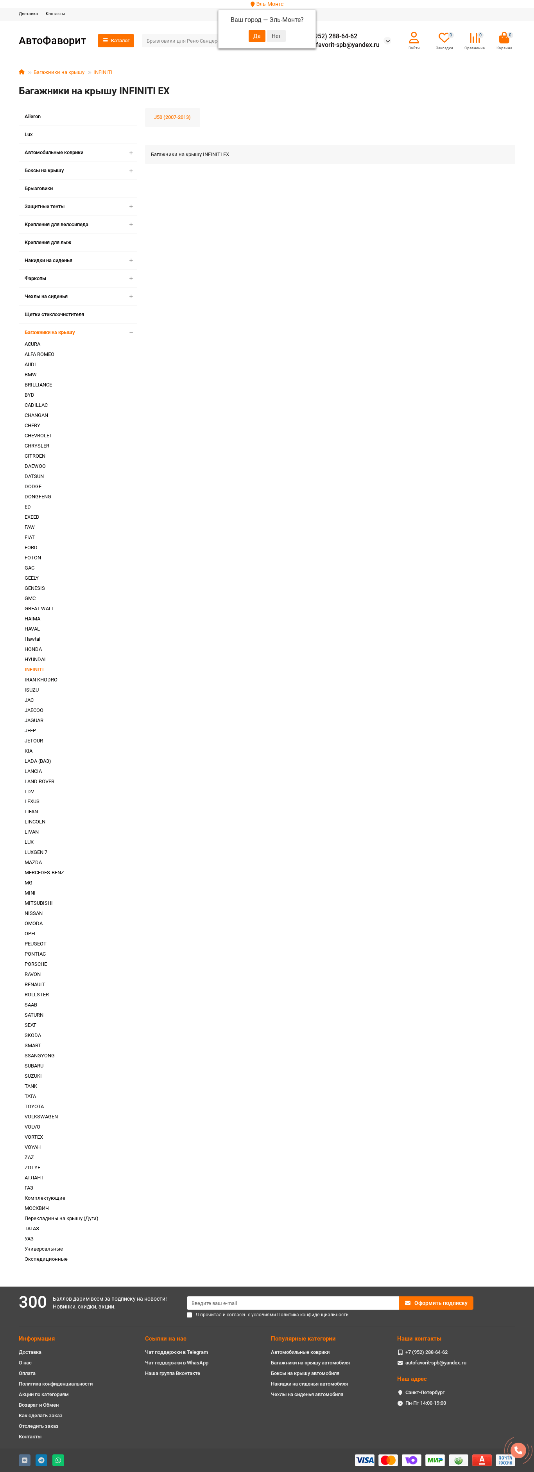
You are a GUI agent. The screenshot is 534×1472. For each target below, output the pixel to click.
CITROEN (35, 456)
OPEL (31, 933)
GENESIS (35, 588)
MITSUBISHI (39, 903)
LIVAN (32, 832)
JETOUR (34, 741)
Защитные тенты (45, 206)
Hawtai (32, 639)
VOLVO (32, 1127)
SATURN (34, 1015)
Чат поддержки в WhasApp (176, 1363)
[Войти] (414, 38)
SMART (33, 1045)
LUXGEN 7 (36, 852)
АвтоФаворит (52, 40)
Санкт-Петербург (424, 1392)
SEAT (30, 1025)
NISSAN (34, 913)
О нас (25, 1363)
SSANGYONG (40, 1056)
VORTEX (34, 1137)
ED (28, 507)
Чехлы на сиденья (46, 296)
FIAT (30, 537)
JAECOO (34, 710)
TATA (30, 1096)
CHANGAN (36, 415)
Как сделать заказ (41, 1415)
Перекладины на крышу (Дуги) (62, 1218)
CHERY (32, 425)
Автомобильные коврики (54, 152)
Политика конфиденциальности (56, 1384)
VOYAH (33, 1147)
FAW (30, 527)
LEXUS (32, 801)
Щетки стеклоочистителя (54, 314)
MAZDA (33, 862)
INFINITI (103, 72)
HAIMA (32, 619)
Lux (29, 134)
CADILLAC (36, 405)
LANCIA (33, 771)
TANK (31, 1086)
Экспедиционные (46, 1259)
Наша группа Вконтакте (172, 1373)
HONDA (33, 649)
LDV (29, 791)
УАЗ (29, 1239)
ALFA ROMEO (39, 354)
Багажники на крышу (59, 72)
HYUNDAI (35, 659)
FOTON (33, 558)
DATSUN (34, 476)
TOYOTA (34, 1106)
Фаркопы (35, 278)
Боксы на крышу (44, 170)
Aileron (33, 116)
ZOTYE (32, 1167)
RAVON (33, 974)
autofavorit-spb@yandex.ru (341, 45)
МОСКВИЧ (37, 1208)
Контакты (55, 13)
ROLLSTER (37, 995)
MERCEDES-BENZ (44, 872)
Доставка (28, 13)
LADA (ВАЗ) (38, 761)
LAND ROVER (39, 781)
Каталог (120, 40)
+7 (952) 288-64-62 (330, 36)
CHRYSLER (37, 446)
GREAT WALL (39, 608)
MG (28, 883)
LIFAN (31, 811)
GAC (29, 568)
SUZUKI (33, 1076)
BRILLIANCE (38, 385)
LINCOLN (35, 822)
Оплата (27, 1373)
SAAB (31, 1005)
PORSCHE (36, 964)
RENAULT (35, 984)
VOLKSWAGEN (41, 1117)
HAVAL (32, 629)
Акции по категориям (44, 1394)
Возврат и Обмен (39, 1405)
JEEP (30, 730)
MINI (30, 893)
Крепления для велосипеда (56, 224)
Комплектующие (45, 1198)
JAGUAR (34, 720)
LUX (29, 842)
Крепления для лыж (48, 242)
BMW (31, 374)
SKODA (33, 1035)
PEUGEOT (36, 944)
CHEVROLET (38, 436)
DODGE (33, 486)
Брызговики (39, 188)
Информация (37, 1338)
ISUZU (32, 690)
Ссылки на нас (165, 1338)
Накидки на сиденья (48, 260)
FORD (31, 547)
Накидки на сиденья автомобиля (309, 1384)
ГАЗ (29, 1188)
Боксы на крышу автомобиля (305, 1373)
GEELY (32, 578)
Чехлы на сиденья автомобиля (307, 1394)
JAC (29, 700)
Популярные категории (303, 1338)
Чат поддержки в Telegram (176, 1352)
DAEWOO (35, 466)
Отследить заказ (39, 1426)
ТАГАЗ (32, 1228)
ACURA (32, 344)
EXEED (32, 517)
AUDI (30, 364)
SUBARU (34, 1066)
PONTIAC (35, 954)
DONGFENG (38, 497)
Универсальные (44, 1249)
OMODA (34, 923)
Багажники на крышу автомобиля (310, 1363)
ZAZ (29, 1157)
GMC (30, 598)
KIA (28, 751)
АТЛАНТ (34, 1178)
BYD (29, 395)
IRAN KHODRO (41, 680)
